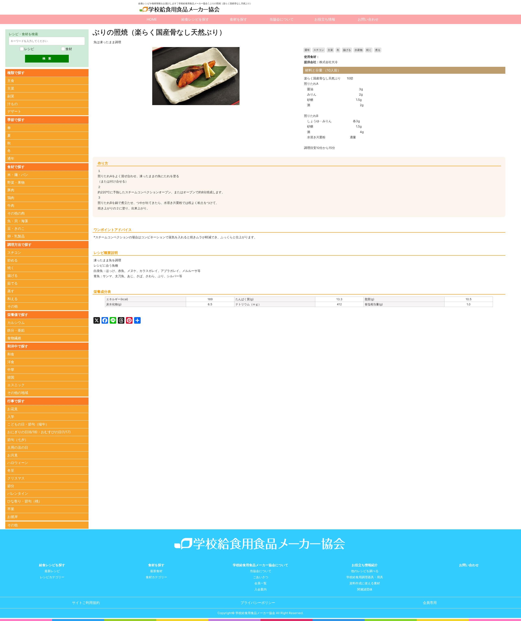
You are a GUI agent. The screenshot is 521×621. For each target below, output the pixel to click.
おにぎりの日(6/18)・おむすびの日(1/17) (39, 432)
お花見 (12, 409)
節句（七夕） (17, 440)
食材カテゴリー (156, 577)
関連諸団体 (364, 589)
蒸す (10, 291)
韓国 (10, 377)
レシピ (28, 49)
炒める (12, 260)
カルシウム (16, 323)
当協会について (281, 19)
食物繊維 (14, 338)
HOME (152, 19)
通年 (307, 50)
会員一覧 (260, 583)
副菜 (10, 96)
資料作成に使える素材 (364, 583)
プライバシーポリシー (258, 602)
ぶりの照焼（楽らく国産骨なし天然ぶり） (159, 32)
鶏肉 (10, 198)
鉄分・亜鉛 (16, 330)
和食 (10, 354)
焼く (368, 50)
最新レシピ (52, 571)
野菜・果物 (16, 182)
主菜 (330, 50)
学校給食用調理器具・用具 (364, 577)
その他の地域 (17, 393)
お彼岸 (12, 517)
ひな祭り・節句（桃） (24, 501)
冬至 (10, 470)
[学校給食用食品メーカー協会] (179, 9)
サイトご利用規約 (86, 602)
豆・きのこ (16, 228)
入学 (10, 417)
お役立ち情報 (324, 19)
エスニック (16, 385)
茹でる (12, 283)
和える (12, 299)
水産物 (358, 50)
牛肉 (10, 205)
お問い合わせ (368, 19)
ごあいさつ (260, 577)
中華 (10, 370)
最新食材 (156, 571)
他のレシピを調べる (365, 571)
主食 (10, 81)
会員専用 (430, 602)
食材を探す (238, 19)
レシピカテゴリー (52, 577)
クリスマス (16, 478)
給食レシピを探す (195, 19)
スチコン (318, 50)
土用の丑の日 (17, 447)
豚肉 (10, 190)
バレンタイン (17, 493)
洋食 (10, 362)
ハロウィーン (17, 463)
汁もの (12, 104)
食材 (68, 49)
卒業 (10, 509)
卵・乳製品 (16, 236)
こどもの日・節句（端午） (28, 424)
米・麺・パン (17, 175)
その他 (12, 306)
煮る (377, 50)
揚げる (347, 50)
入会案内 (260, 589)
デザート (14, 111)
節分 (10, 486)
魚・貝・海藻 (17, 221)
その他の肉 (16, 213)
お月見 (12, 455)
